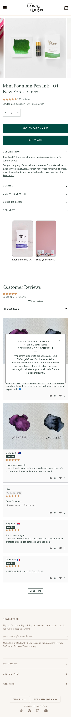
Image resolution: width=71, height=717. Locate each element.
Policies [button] (8, 684)
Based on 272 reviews (14, 297)
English (18, 699)
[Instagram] (37, 710)
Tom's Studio (33, 706)
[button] (10, 99)
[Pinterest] (29, 710)
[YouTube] (46, 710)
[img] (35, 460)
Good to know (12, 202)
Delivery (9, 210)
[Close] (60, 340)
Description (11, 152)
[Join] (65, 635)
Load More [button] (35, 590)
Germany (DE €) (44, 699)
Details (8, 186)
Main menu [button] (10, 663)
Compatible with (14, 194)
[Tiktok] (21, 710)
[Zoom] (12, 72)
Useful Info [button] (11, 674)
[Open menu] (8, 7)
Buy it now (35, 140)
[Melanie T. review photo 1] (35, 426)
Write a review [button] (35, 301)
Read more (8, 175)
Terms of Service (22, 646)
